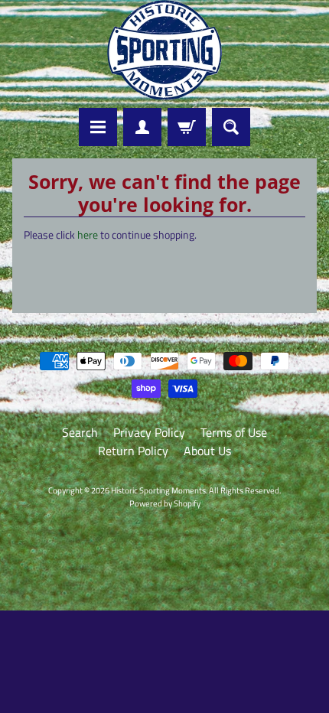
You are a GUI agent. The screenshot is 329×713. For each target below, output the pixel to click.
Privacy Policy (149, 432)
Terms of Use (233, 432)
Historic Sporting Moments (158, 489)
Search (80, 432)
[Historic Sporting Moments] (164, 50)
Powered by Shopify (164, 503)
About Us (207, 450)
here (87, 235)
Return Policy (133, 450)
